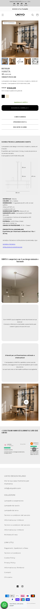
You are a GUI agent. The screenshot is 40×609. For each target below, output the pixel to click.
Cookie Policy (9, 558)
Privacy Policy (9, 563)
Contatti (7, 572)
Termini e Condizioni (12, 553)
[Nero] (3, 96)
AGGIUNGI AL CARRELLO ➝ (20, 108)
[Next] (35, 37)
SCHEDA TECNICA (9, 244)
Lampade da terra (11, 510)
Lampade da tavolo (12, 506)
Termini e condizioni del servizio (17, 515)
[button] (2, 15)
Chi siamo (8, 577)
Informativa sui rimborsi (14, 520)
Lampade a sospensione (13, 501)
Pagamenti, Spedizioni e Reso (16, 548)
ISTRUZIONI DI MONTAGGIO (12, 247)
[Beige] (7, 96)
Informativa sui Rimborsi (14, 568)
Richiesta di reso (11, 535)
